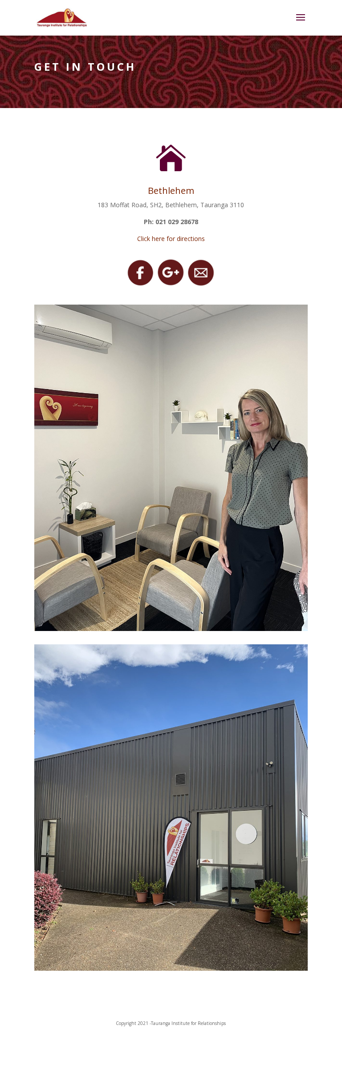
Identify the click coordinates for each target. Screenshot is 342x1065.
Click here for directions (171, 238)
